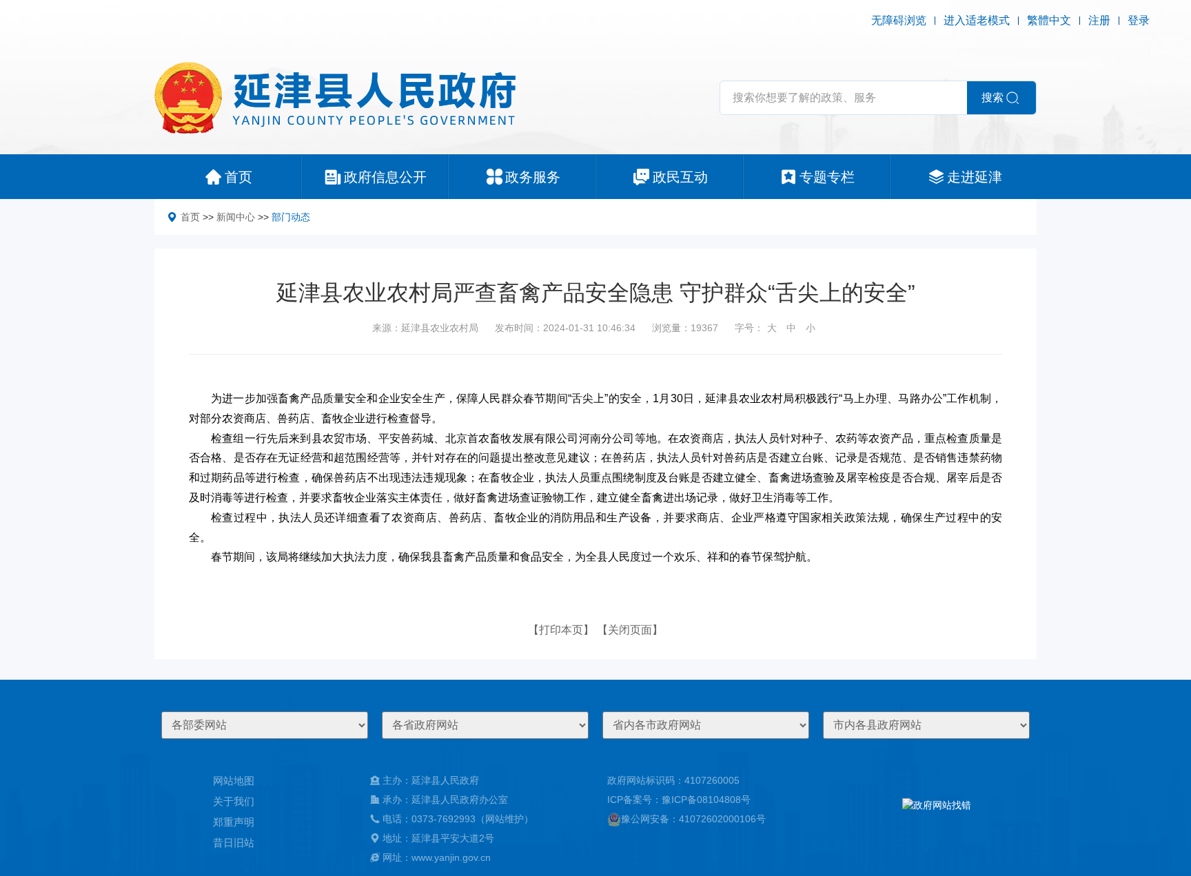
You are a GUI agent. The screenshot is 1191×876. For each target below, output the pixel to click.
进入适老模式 (977, 20)
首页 (190, 216)
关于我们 (233, 801)
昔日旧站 (233, 842)
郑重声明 (233, 822)
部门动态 (291, 216)
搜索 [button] (992, 97)
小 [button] (810, 327)
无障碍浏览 (898, 20)
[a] (936, 819)
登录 (1139, 20)
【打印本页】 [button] (561, 630)
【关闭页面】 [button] (630, 630)
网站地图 (233, 780)
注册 (1099, 20)
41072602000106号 (722, 818)
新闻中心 (235, 216)
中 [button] (791, 327)
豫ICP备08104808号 (706, 799)
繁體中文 (1049, 20)
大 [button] (772, 327)
